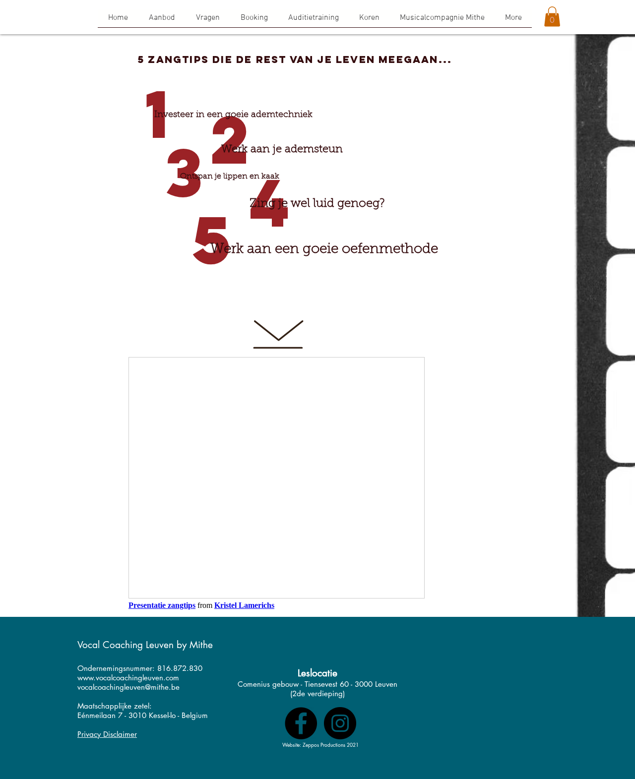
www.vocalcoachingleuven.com (128, 677)
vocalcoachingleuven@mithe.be (128, 687)
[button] (369, 21)
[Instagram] (340, 723)
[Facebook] (301, 723)
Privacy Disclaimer (107, 734)
